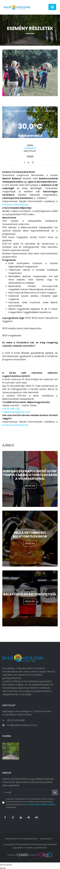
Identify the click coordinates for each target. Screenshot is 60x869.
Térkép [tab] (30, 156)
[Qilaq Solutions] (46, 855)
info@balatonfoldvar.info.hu (22, 725)
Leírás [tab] (30, 145)
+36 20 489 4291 (11, 408)
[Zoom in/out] (10, 864)
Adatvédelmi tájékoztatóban (41, 804)
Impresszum (46, 838)
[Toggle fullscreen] (7, 864)
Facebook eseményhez (14, 204)
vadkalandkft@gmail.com (16, 412)
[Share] (4, 864)
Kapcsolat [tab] (30, 151)
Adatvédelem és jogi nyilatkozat (21, 838)
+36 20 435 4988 (15, 720)
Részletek (30, 485)
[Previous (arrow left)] (1, 868)
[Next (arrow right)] (4, 868)
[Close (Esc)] (1, 864)
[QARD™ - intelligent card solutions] (22, 855)
